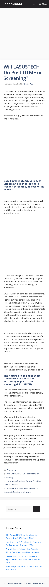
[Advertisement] (24, 34)
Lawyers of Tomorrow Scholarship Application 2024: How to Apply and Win (23, 559)
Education (11, 470)
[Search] (36, 509)
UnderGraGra (12, 4)
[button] (33, 4)
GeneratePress (38, 583)
